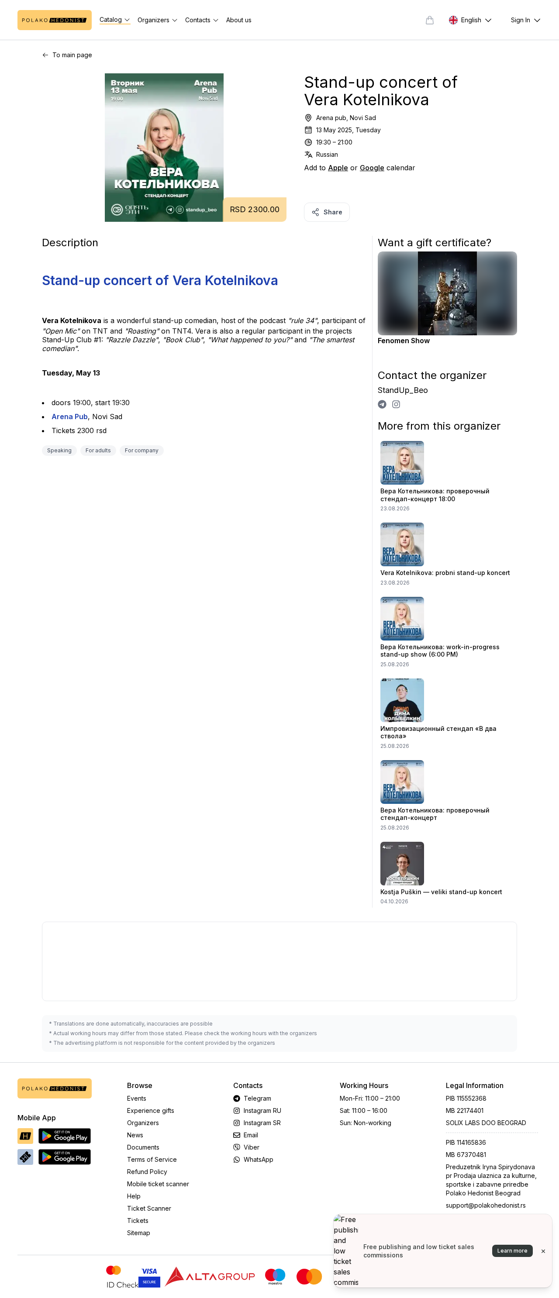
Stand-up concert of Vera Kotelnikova (160, 280)
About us (239, 20)
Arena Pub (70, 416)
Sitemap (138, 1232)
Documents (143, 1147)
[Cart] (430, 20)
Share (333, 212)
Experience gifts (150, 1110)
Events (136, 1098)
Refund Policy (147, 1171)
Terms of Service (152, 1159)
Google (372, 167)
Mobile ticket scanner (158, 1184)
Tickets (137, 1220)
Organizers (143, 1122)
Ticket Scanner (149, 1208)
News (135, 1135)
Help (134, 1196)
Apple (338, 167)
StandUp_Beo (403, 390)
